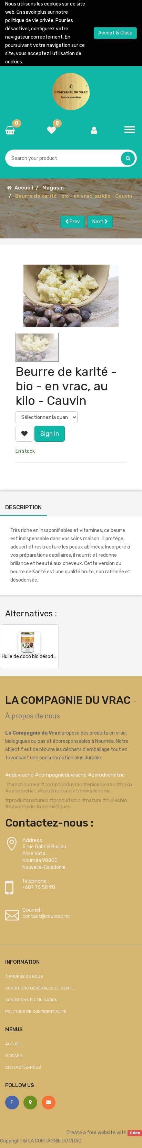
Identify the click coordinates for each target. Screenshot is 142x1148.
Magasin (53, 188)
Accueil (23, 188)
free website (101, 1133)
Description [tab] (23, 507)
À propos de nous (32, 716)
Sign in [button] (49, 434)
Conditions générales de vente (39, 988)
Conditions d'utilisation (31, 999)
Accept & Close (115, 33)
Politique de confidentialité (36, 1011)
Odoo (135, 1133)
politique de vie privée (29, 20)
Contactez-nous (23, 1067)
